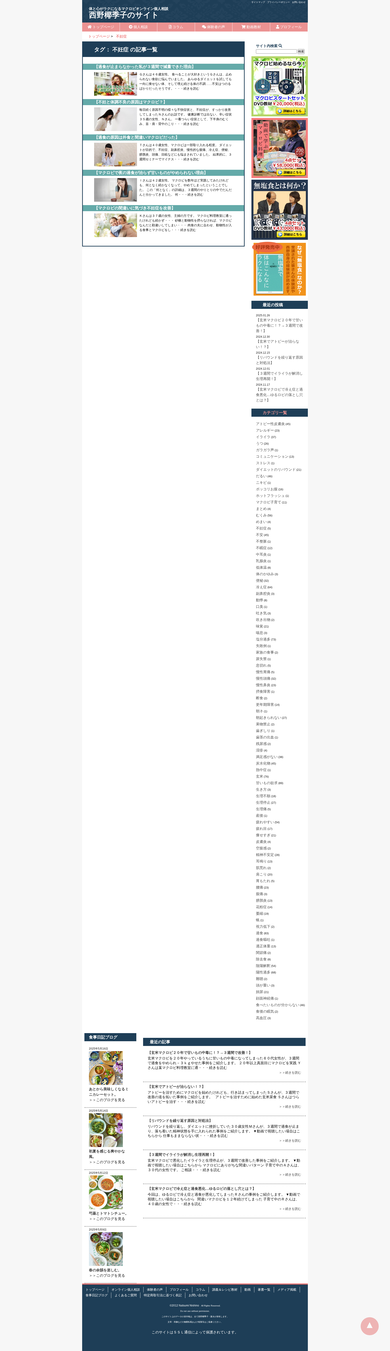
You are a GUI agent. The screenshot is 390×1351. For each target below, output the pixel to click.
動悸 (259, 600)
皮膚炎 (261, 842)
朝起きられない (268, 718)
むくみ (261, 515)
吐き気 (261, 613)
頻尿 (259, 992)
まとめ (261, 509)
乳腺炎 (261, 561)
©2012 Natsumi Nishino (184, 1305)
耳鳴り (261, 861)
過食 (259, 933)
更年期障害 (265, 704)
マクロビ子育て (268, 502)
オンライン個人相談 (125, 1289)
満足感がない (267, 757)
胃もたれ (263, 881)
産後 (259, 815)
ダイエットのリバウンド (276, 469)
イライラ (263, 437)
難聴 (259, 979)
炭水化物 (263, 763)
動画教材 (253, 27)
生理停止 (263, 802)
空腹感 (261, 848)
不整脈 (261, 541)
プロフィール (290, 27)
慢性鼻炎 (263, 685)
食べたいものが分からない (277, 1005)
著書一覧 (264, 1289)
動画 (247, 1289)
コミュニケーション (272, 456)
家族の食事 (265, 652)
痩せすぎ (263, 835)
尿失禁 (261, 659)
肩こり (261, 874)
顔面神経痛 (265, 998)
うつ (259, 443)
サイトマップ (258, 2)
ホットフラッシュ (270, 496)
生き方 (261, 789)
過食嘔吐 (263, 939)
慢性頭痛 (263, 678)
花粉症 (261, 907)
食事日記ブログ (97, 1295)
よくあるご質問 (126, 1295)
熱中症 (261, 770)
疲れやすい (265, 822)
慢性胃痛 (263, 672)
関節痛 (261, 953)
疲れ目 (261, 829)
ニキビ (261, 482)
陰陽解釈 (263, 966)
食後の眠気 (265, 1011)
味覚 (259, 626)
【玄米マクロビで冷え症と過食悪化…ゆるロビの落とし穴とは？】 (279, 394)
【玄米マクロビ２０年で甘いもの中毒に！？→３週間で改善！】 (279, 325)
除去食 (261, 959)
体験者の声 (215, 27)
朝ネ (259, 711)
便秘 (259, 580)
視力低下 (263, 926)
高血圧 (261, 1018)
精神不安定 (265, 855)
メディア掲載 (286, 1289)
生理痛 (261, 809)
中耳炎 (261, 554)
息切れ (261, 665)
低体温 (261, 567)
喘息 (259, 633)
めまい (261, 522)
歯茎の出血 (265, 737)
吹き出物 (263, 620)
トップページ (103, 27)
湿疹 (259, 750)
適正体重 (263, 946)
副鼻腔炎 (263, 593)
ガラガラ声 (265, 450)
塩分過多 (263, 639)
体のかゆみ (265, 574)
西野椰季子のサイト (128, 13)
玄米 (259, 776)
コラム (177, 27)
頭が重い (263, 985)
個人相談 (140, 27)
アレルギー (265, 430)
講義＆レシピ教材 (224, 1289)
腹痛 (259, 894)
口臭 (259, 607)
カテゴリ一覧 (275, 412)
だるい (261, 476)
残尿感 (261, 744)
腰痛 (259, 887)
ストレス (263, 463)
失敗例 (261, 646)
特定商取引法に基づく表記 (163, 1295)
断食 (259, 698)
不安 (259, 535)
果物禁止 (263, 724)
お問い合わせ (299, 2)
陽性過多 (263, 972)
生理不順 (263, 796)
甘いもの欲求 (267, 783)
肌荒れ (261, 868)
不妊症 (261, 528)
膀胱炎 (261, 900)
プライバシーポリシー (278, 2)
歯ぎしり (263, 731)
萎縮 (259, 913)
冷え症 (261, 587)
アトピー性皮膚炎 (270, 424)
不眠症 (261, 548)
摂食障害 (263, 691)
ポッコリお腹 (267, 489)
